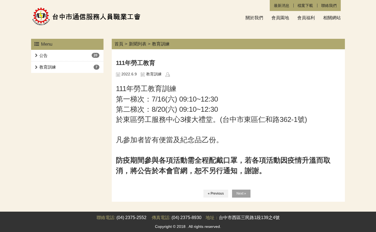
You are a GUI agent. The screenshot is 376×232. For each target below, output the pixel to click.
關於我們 (254, 17)
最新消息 (281, 5)
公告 (43, 55)
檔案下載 (305, 5)
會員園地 (280, 17)
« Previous (216, 193)
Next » (241, 193)
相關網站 (332, 17)
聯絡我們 (329, 5)
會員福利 (306, 17)
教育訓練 (47, 67)
